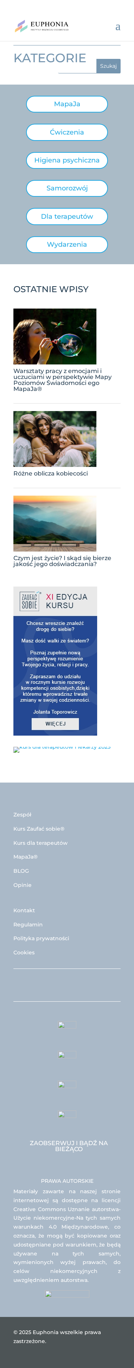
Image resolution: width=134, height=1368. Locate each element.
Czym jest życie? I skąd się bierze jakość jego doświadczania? (62, 561)
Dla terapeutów (67, 216)
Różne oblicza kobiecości (50, 473)
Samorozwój (67, 188)
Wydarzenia (67, 244)
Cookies (24, 952)
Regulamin (28, 924)
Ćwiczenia (67, 132)
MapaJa (67, 104)
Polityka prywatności (41, 938)
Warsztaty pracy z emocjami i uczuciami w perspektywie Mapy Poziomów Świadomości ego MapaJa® (62, 379)
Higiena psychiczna (67, 160)
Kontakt (24, 910)
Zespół (22, 814)
